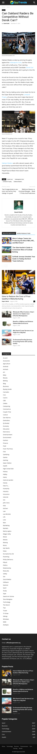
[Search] (34, 2)
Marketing (6, 525)
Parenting (6, 557)
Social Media (7, 579)
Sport (8, 7)
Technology (6, 602)
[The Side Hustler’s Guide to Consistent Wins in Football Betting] (6, 249)
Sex (4, 576)
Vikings (5, 616)
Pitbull (5, 562)
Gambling (6, 454)
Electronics (6, 432)
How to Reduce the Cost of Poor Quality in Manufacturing (16, 297)
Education (6, 429)
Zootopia (6, 625)
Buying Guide (7, 389)
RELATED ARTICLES (9, 233)
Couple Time (7, 412)
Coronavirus (7, 409)
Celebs (5, 403)
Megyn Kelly (7, 534)
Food (4, 446)
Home (3, 7)
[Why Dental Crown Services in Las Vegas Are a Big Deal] (6, 333)
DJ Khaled (6, 423)
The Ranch (6, 605)
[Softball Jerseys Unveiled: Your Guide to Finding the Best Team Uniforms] (6, 259)
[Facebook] (4, 28)
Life (4, 517)
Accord (5, 358)
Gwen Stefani (7, 463)
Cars (4, 395)
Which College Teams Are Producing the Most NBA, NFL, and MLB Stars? (23, 240)
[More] (21, 28)
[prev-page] (3, 266)
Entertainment (7, 435)
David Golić (6, 23)
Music (5, 545)
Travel (5, 611)
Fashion (5, 440)
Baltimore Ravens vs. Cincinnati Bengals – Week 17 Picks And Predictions (27, 191)
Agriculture (6, 364)
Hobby (5, 474)
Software (6, 582)
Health (5, 466)
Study (5, 591)
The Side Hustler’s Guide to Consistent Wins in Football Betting (22, 250)
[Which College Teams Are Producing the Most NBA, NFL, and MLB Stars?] (6, 240)
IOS (4, 500)
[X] (8, 28)
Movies (5, 540)
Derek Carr (29, 67)
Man (4, 523)
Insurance (6, 494)
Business (6, 386)
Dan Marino (7, 417)
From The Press (8, 449)
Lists (4, 520)
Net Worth (6, 548)
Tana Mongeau (7, 599)
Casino (5, 398)
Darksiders (6, 420)
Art (4, 372)
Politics (5, 565)
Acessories (6, 361)
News (5, 551)
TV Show (5, 613)
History (5, 471)
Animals (5, 369)
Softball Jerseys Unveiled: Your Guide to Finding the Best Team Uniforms (23, 259)
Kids (4, 505)
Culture (5, 415)
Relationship (7, 568)
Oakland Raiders (7, 163)
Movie (5, 537)
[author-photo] (18, 209)
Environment (7, 437)
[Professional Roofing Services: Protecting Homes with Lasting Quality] (6, 342)
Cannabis (6, 392)
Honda (5, 483)
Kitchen (5, 508)
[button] (3, 2)
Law (4, 511)
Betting (5, 381)
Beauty (5, 378)
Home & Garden (8, 480)
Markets (5, 528)
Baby (4, 375)
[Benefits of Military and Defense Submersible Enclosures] (6, 324)
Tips (4, 608)
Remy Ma (6, 571)
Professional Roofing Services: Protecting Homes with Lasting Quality (22, 341)
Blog (4, 383)
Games (5, 457)
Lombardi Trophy (7, 181)
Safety (5, 574)
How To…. (6, 486)
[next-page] (6, 266)
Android (5, 366)
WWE (4, 622)
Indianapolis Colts (16, 62)
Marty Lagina (7, 531)
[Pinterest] (12, 28)
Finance (5, 443)
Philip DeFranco (8, 559)
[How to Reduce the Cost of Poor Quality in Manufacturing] (18, 282)
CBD (4, 400)
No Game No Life (8, 554)
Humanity (6, 488)
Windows (6, 619)
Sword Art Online (8, 596)
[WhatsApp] (17, 28)
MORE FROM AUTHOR (23, 233)
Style (4, 593)
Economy (6, 426)
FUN (4, 452)
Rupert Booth (5, 301)
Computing (6, 406)
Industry (5, 491)
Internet (5, 497)
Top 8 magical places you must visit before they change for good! (10, 191)
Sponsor (5, 585)
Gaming (5, 460)
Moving (5, 542)
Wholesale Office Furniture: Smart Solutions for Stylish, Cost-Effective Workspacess (23, 313)
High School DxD (8, 469)
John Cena (6, 503)
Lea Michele (7, 514)
